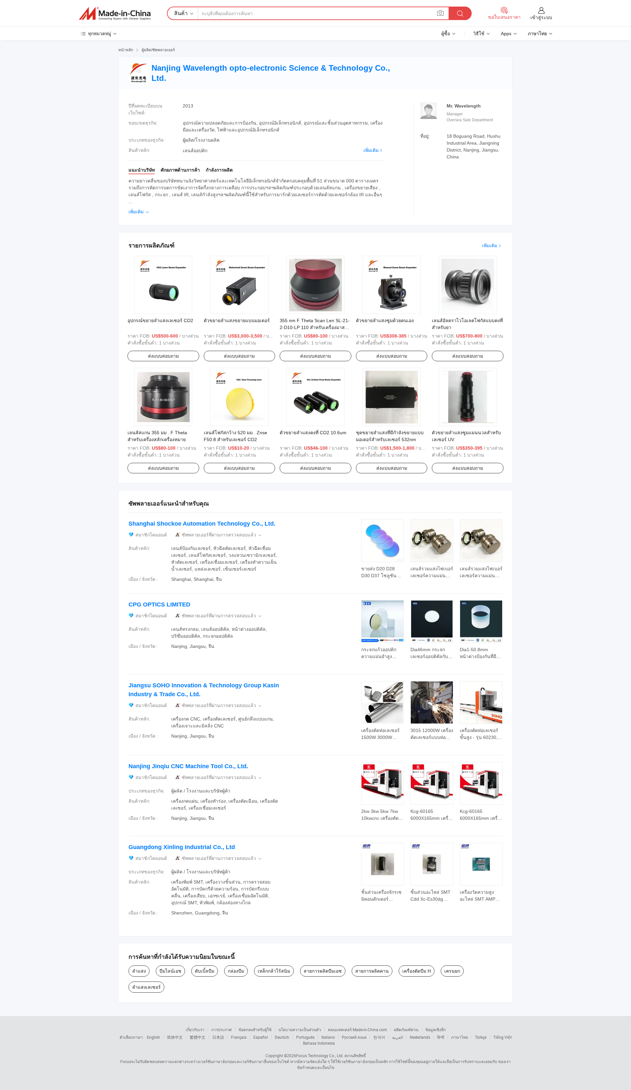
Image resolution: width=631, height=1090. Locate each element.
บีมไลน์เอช (170, 971)
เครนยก (452, 971)
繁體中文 (197, 1037)
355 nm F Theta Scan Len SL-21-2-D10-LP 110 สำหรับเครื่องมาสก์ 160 (315, 327)
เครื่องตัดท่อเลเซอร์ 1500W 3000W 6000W (380, 737)
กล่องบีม (236, 971)
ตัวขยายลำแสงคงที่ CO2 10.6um (313, 432)
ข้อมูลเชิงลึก (435, 1029)
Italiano (328, 1037)
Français (238, 1037)
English (153, 1037)
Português (305, 1037)
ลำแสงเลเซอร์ (146, 987)
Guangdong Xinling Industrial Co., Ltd (182, 847)
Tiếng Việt (502, 1037)
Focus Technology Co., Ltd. (319, 1055)
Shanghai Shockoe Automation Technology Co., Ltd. (202, 523)
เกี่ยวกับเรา (195, 1029)
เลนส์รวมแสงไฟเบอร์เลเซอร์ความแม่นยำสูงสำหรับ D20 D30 (431, 575)
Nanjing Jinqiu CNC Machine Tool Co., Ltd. (188, 766)
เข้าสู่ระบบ (541, 17)
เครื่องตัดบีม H (416, 971)
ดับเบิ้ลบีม (204, 971)
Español (260, 1037)
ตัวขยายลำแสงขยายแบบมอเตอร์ (237, 320)
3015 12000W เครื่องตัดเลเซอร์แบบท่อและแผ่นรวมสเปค (431, 737)
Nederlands (420, 1037)
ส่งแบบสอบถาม (163, 356)
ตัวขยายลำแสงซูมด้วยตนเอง (385, 320)
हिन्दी (440, 1037)
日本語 (218, 1037)
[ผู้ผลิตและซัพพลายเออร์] (115, 13)
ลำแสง (139, 971)
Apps (506, 33)
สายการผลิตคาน (372, 971)
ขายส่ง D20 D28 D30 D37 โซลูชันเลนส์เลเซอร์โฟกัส (379, 575)
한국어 (379, 1037)
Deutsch (282, 1037)
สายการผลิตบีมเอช (323, 971)
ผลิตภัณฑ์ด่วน (406, 1029)
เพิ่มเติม (371, 150)
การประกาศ (221, 1029)
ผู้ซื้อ (445, 33)
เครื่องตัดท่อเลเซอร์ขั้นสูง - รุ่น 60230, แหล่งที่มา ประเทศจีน (481, 737)
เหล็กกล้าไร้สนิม (274, 971)
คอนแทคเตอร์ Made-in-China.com (357, 1029)
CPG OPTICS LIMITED (159, 604)
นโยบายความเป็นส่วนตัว (299, 1029)
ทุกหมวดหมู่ (99, 33)
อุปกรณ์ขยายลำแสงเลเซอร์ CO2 (160, 320)
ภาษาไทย (459, 1037)
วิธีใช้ (478, 33)
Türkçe (480, 1037)
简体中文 (175, 1037)
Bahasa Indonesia (319, 1043)
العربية (397, 1037)
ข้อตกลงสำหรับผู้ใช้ (255, 1029)
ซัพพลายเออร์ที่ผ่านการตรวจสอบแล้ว (222, 535)
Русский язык (354, 1037)
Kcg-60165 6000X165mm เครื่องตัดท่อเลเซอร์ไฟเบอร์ (431, 818)
